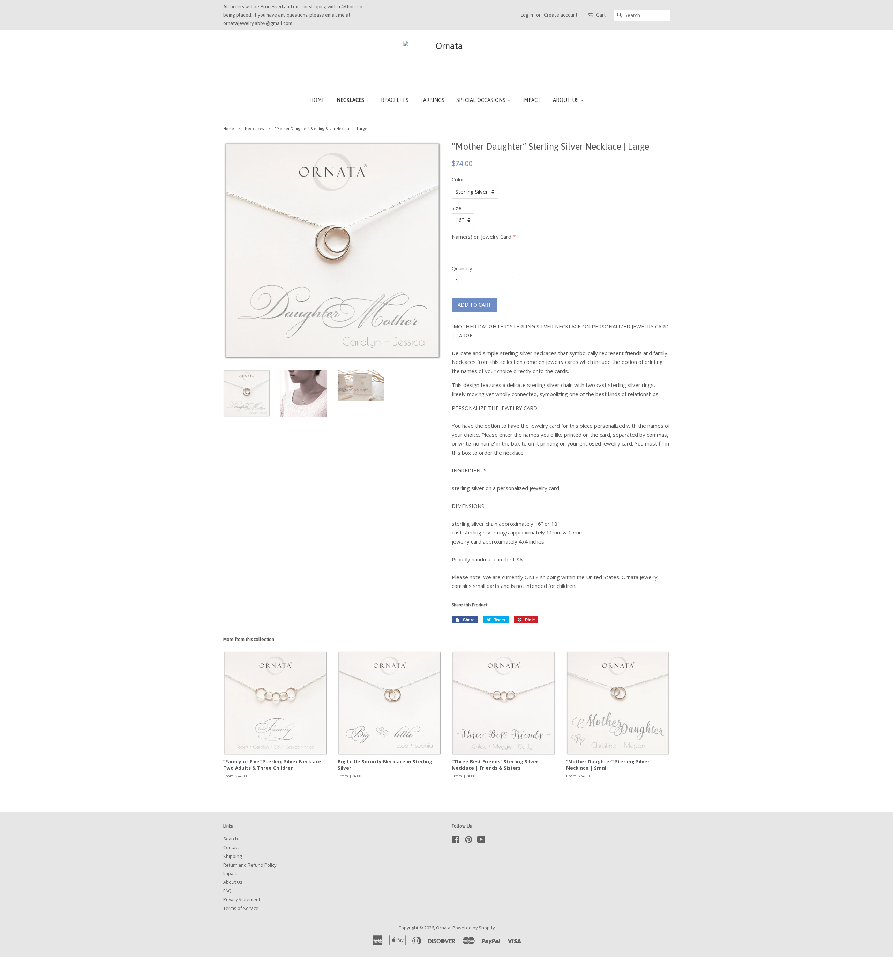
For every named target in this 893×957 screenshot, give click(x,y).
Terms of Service (240, 908)
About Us (566, 100)
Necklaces (351, 100)
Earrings (432, 100)
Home (317, 100)
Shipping (232, 856)
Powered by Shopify (473, 928)
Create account (561, 15)
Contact (231, 847)
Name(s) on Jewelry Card (481, 236)
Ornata (443, 928)
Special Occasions (481, 100)
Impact (531, 100)
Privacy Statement (241, 899)
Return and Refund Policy (249, 865)
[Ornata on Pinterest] (468, 841)
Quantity (462, 268)
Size (456, 207)
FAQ (227, 891)
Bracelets (394, 100)
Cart (601, 15)
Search (230, 839)
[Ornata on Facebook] (456, 841)
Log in (526, 15)
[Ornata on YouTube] (481, 841)
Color (458, 179)
